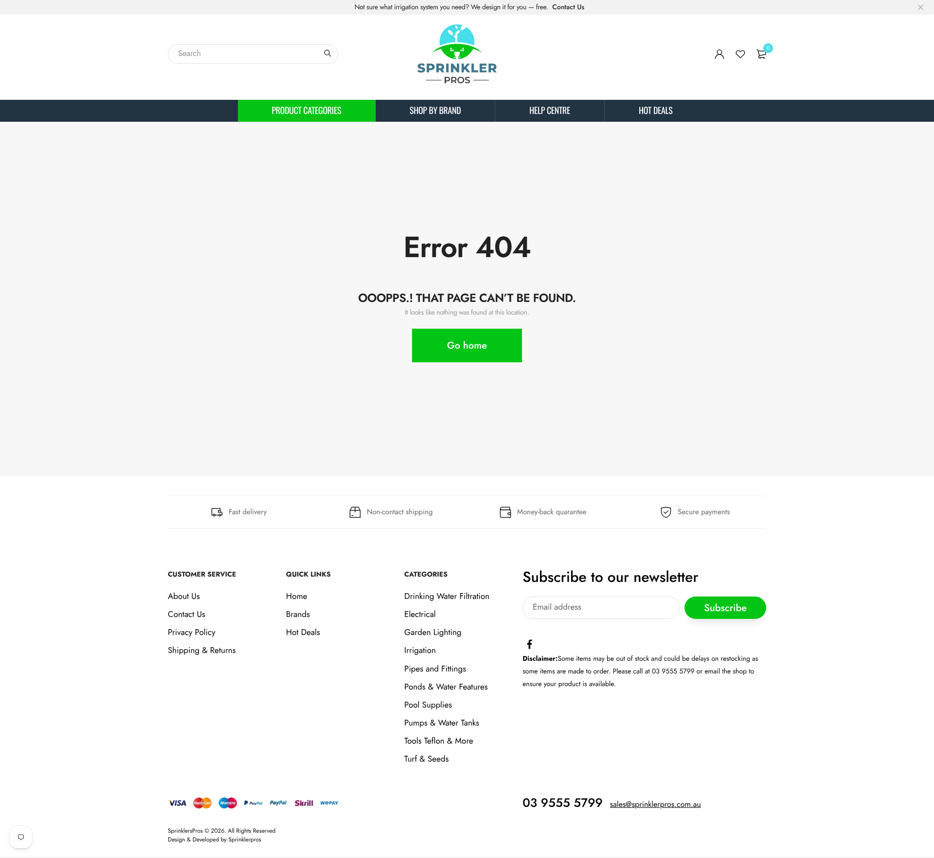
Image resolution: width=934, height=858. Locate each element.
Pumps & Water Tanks (441, 723)
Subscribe (725, 608)
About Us (184, 596)
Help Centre (549, 110)
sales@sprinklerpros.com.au (655, 804)
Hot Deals (655, 110)
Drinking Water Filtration (446, 596)
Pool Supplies (428, 705)
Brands (298, 614)
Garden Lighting (432, 632)
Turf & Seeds (426, 759)
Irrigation (420, 650)
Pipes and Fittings (435, 669)
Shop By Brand (435, 110)
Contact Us (568, 7)
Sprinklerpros (245, 839)
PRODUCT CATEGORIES (306, 110)
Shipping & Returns (202, 650)
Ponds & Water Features (445, 687)
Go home (467, 345)
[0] (761, 54)
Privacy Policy (192, 632)
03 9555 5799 (562, 803)
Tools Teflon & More (438, 741)
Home (296, 596)
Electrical (420, 614)
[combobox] (253, 54)
